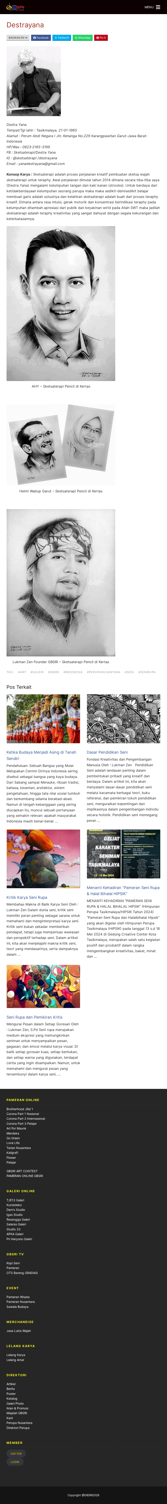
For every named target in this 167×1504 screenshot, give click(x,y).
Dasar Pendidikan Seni (107, 752)
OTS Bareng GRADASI (22, 1273)
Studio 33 (13, 1229)
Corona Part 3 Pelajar (22, 1123)
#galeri (37, 672)
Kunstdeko (14, 1205)
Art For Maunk (16, 1128)
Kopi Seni (13, 1263)
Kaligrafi (12, 1152)
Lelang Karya (16, 1355)
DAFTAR (16, 1453)
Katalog (12, 1398)
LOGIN (15, 1462)
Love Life (13, 1143)
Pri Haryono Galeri (19, 1239)
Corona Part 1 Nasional (23, 1114)
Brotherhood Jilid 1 (20, 1109)
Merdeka (13, 1133)
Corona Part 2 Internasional (26, 1118)
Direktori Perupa (18, 1428)
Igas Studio (15, 1214)
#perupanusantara (103, 672)
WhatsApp (83, 37)
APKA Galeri (15, 1234)
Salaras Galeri (16, 1224)
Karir (10, 1418)
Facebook (42, 37)
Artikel (11, 1384)
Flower (11, 1157)
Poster (11, 1394)
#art (22, 672)
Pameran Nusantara (21, 1301)
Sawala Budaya (17, 1306)
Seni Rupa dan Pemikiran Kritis (34, 1017)
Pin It (102, 37)
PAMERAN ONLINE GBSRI (25, 1176)
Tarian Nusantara (19, 1148)
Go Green (13, 1138)
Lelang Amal (15, 1360)
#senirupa (147, 672)
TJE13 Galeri (15, 1200)
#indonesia (73, 672)
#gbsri (53, 672)
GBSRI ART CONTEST (22, 1171)
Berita (11, 1389)
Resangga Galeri (18, 1219)
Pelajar (11, 1162)
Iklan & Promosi (17, 1408)
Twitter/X (63, 37)
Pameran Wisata (18, 1297)
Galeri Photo (15, 1403)
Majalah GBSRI (17, 1413)
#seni (129, 672)
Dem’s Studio (16, 1209)
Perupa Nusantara (19, 1423)
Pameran (13, 1268)
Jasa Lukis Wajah (19, 1331)
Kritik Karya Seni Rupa (27, 897)
